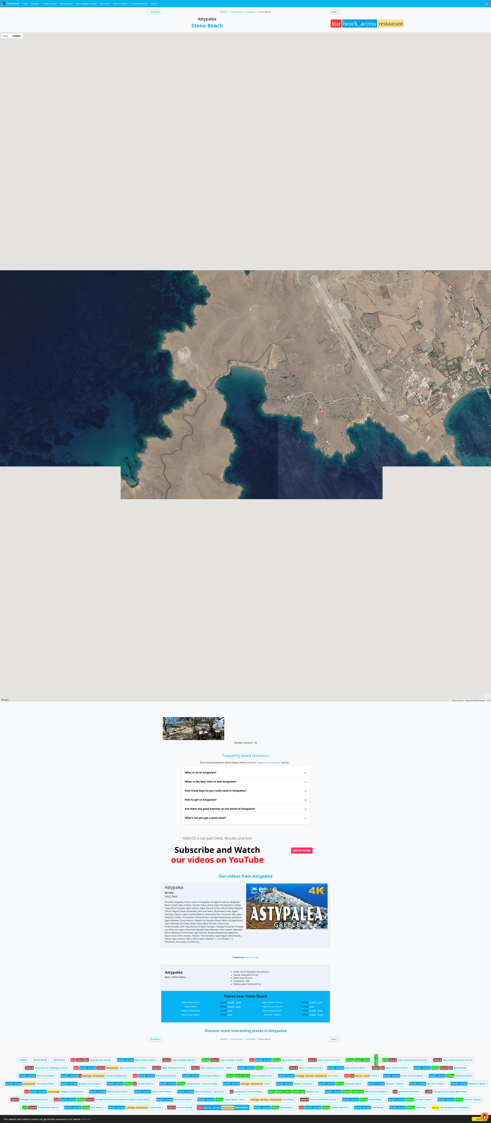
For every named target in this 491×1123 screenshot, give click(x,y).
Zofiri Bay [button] (407, 1107)
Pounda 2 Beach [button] (459, 1099)
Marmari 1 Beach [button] (385, 1083)
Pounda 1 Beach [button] (410, 1099)
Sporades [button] (104, 3)
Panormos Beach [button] (174, 1099)
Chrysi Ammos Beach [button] (403, 1075)
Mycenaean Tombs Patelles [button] (246, 1091)
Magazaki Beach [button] (340, 1083)
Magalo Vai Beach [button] (294, 1083)
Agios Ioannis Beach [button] (275, 1060)
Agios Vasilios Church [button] (390, 1067)
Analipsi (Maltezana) (190, 1010)
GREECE (224, 11)
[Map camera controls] (487, 696)
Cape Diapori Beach (190, 1014)
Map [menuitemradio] (5, 36)
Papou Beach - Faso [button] (221, 1099)
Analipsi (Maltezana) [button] (94, 1075)
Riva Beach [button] (83, 1107)
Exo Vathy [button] (308, 1075)
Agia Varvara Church (272, 1006)
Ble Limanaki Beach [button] (154, 1075)
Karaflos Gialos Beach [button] (80, 1083)
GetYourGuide (251, 957)
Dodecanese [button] (66, 3)
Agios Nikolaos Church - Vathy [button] (211, 1067)
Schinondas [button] (134, 1107)
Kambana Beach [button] (450, 1075)
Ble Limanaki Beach (272, 1010)
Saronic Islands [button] (120, 3)
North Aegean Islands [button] (86, 3)
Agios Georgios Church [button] (222, 1060)
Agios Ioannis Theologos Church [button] (46, 1067)
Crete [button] (24, 3)
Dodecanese (237, 11)
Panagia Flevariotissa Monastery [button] (446, 1091)
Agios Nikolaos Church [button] (168, 1067)
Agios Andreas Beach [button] (136, 1060)
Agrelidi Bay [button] (440, 1067)
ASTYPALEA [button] (59, 1060)
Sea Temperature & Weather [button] (450, 1107)
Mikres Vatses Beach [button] (108, 1091)
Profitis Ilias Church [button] (40, 1107)
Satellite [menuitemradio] (16, 36)
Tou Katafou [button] (273, 1107)
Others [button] (153, 3)
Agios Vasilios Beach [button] (346, 1067)
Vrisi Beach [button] (368, 1107)
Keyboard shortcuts (458, 700)
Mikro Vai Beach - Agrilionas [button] (200, 1091)
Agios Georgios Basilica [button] (179, 1060)
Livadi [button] (246, 1083)
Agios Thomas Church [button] (305, 1067)
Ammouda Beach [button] (36, 1075)
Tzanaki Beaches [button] (323, 1107)
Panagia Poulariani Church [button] (29, 1099)
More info (86, 1119)
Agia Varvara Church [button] (91, 1060)
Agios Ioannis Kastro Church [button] (386, 1060)
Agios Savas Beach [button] (260, 1067)
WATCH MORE (301, 850)
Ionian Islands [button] (49, 3)
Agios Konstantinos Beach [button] (110, 1067)
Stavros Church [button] (179, 1107)
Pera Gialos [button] (272, 1099)
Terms (488, 700)
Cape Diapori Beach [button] (201, 1075)
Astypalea (250, 11)
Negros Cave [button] (293, 1091)
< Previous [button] (154, 11)
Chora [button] (360, 1075)
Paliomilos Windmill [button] (406, 1091)
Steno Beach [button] (223, 1107)
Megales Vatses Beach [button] (53, 1091)
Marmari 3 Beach (272, 1014)
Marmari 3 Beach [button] (468, 1083)
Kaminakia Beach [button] (29, 1083)
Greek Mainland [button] (139, 3)
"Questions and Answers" (268, 762)
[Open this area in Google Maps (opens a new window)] (5, 700)
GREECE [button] (23, 1060)
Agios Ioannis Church (272, 1002)
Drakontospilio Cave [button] (249, 1075)
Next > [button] (334, 11)
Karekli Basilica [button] (130, 1083)
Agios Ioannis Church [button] (324, 1060)
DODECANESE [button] (40, 1060)
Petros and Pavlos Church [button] (318, 1099)
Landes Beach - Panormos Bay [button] (188, 1083)
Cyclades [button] (35, 3)
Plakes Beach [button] (362, 1099)
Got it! (479, 1119)
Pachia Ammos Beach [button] (356, 1091)
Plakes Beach (190, 1006)
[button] (449, 285)
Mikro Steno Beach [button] (152, 1091)
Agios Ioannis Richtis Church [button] (452, 1060)
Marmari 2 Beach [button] (427, 1083)
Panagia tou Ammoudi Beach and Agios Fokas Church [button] (102, 1099)
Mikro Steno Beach (191, 1002)
